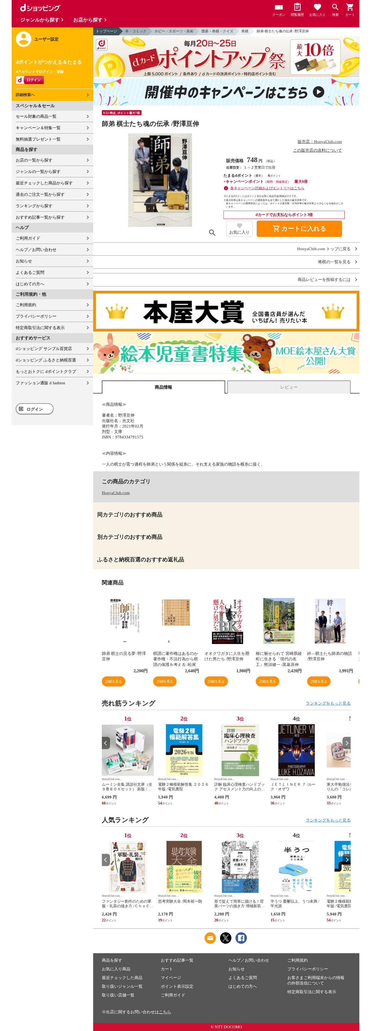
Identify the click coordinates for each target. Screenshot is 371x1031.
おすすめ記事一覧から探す (40, 217)
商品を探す (112, 960)
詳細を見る (113, 681)
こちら (165, 1012)
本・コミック (135, 31)
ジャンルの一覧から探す (38, 171)
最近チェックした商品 (122, 978)
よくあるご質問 (30, 272)
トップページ (106, 31)
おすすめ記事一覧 (177, 960)
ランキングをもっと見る (328, 703)
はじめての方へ (30, 284)
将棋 (245, 31)
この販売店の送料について (317, 150)
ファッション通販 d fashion (40, 383)
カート (167, 969)
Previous (106, 743)
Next (346, 743)
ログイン (35, 409)
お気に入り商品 (116, 969)
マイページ (171, 978)
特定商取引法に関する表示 (40, 328)
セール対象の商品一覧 (36, 116)
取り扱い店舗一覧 (118, 995)
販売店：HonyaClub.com (320, 142)
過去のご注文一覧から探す (40, 194)
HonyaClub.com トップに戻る (324, 249)
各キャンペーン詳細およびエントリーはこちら (267, 188)
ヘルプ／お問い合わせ (36, 249)
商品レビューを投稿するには (324, 280)
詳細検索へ (25, 95)
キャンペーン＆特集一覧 (38, 128)
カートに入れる (299, 229)
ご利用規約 (26, 305)
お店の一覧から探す (34, 160)
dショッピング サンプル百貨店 (44, 348)
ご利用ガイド (28, 238)
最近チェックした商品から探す (44, 183)
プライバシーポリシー (36, 316)
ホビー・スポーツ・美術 (174, 31)
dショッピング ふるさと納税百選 (46, 360)
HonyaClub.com (116, 493)
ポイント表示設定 (177, 986)
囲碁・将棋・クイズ (217, 31)
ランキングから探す (34, 206)
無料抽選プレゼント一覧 (38, 139)
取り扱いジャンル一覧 (122, 986)
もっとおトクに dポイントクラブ (46, 371)
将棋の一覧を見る (334, 262)
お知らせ (24, 261)
